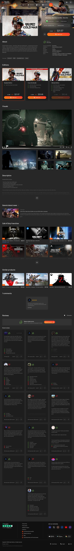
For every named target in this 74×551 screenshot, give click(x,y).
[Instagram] (58, 527)
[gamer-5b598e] (53, 364)
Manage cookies (5, 543)
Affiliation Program (25, 527)
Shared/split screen (20, 58)
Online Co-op (64, 53)
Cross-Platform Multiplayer (57, 54)
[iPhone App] (51, 536)
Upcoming (37, 1)
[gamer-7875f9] (6, 396)
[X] (54, 527)
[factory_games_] (53, 459)
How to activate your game (57, 47)
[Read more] (60, 344)
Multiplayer (69, 53)
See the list (54, 45)
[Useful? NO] (21, 356)
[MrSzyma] (6, 459)
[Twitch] (70, 527)
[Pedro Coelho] (53, 396)
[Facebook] (62, 527)
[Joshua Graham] (29, 396)
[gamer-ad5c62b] (29, 300)
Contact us (24, 529)
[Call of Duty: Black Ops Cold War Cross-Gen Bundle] (37, 81)
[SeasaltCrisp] (53, 427)
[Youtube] (66, 527)
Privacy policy (24, 525)
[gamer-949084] (29, 333)
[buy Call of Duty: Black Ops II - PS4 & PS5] (37, 233)
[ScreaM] (29, 364)
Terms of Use (24, 523)
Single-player (64, 54)
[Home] (6, 2)
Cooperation (54, 53)
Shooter (26, 58)
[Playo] (29, 490)
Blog (41, 1)
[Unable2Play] (6, 364)
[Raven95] (6, 427)
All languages (69, 315)
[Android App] (59, 536)
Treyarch (54, 49)
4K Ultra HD (9, 58)
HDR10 (14, 58)
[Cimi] (29, 459)
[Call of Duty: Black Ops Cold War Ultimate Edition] (61, 79)
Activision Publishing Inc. (57, 51)
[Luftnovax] (53, 333)
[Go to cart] (66, 2)
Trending (26, 1)
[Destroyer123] (29, 427)
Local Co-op (59, 53)
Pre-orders (31, 1)
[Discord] (49, 527)
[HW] (6, 333)
